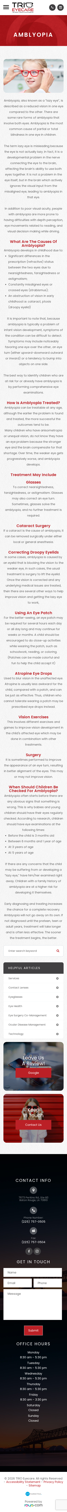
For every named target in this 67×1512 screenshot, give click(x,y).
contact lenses (18, 987)
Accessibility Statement (23, 1482)
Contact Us (33, 1125)
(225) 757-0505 (33, 1222)
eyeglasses (15, 997)
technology (16, 1034)
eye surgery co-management (27, 1015)
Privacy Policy (53, 1482)
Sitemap (35, 1485)
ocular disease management (27, 1025)
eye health (15, 1006)
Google (33, 1073)
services (13, 978)
